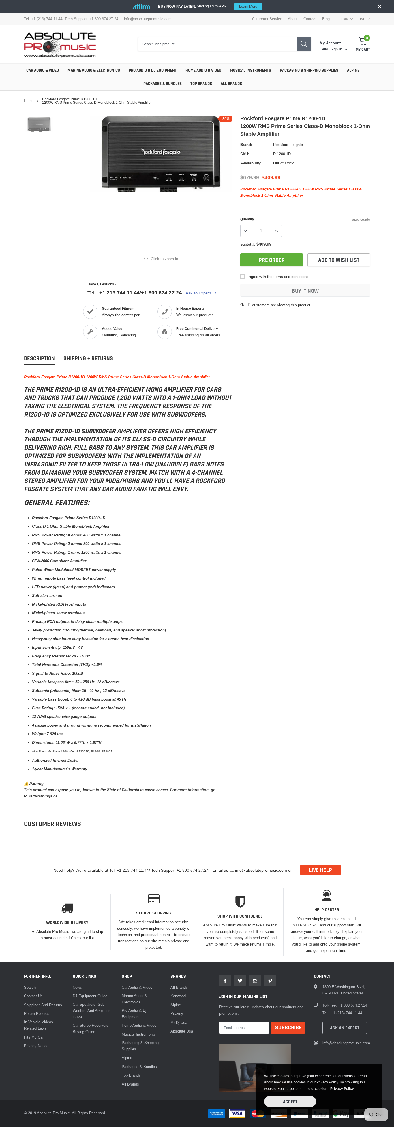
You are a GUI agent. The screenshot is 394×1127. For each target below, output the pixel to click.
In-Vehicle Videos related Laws (38, 1025)
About (293, 19)
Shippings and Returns (43, 1005)
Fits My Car (34, 1037)
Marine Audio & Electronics (93, 70)
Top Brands (201, 83)
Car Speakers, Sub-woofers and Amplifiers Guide (92, 1010)
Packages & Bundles (162, 83)
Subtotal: (247, 244)
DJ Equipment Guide (90, 996)
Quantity (247, 219)
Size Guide (361, 219)
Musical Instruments (250, 70)
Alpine (353, 70)
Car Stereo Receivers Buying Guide (90, 1028)
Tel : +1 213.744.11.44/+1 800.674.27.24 (134, 293)
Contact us (33, 996)
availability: (250, 163)
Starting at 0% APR (207, 6)
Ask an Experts (199, 293)
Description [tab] (39, 358)
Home (28, 101)
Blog (326, 19)
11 (249, 304)
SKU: (244, 154)
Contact (309, 19)
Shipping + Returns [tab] (88, 358)
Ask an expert (344, 1028)
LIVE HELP (320, 870)
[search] (304, 44)
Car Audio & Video (42, 70)
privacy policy (342, 1088)
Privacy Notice (36, 1045)
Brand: (246, 144)
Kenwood (178, 996)
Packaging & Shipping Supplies (309, 70)
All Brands (231, 83)
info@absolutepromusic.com (148, 19)
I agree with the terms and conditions (276, 276)
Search (30, 987)
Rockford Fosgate (288, 144)
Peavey (176, 1013)
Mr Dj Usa (178, 1022)
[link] (39, 124)
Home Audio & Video (203, 70)
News (77, 987)
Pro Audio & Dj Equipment (153, 70)
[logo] (60, 44)
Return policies (36, 1013)
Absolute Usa (181, 1031)
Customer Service (267, 19)
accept (290, 1102)
